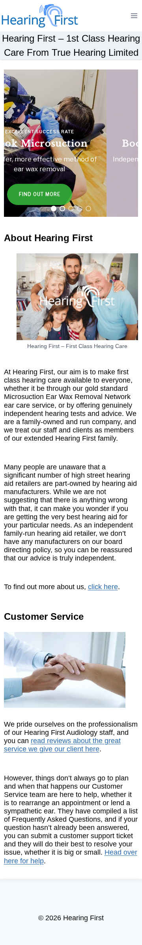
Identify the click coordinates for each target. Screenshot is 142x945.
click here (103, 587)
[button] (71, 143)
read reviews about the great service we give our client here (62, 745)
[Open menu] (134, 15)
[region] (71, 143)
